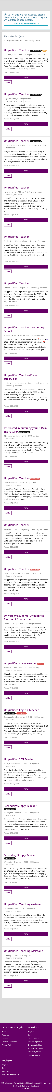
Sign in (30, 1035)
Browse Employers (35, 1041)
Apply (8, 82)
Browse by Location (35, 1048)
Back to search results (27, 23)
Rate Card (5, 1071)
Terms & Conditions (9, 1041)
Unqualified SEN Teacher (19, 759)
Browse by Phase (34, 1052)
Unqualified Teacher (17, 50)
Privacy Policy (7, 1045)
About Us (5, 1035)
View (26, 77)
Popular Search (34, 1055)
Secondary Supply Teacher (20, 806)
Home (4, 1031)
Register (31, 1031)
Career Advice (33, 1038)
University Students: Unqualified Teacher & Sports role (24, 617)
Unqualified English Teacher (21, 710)
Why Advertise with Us (10, 1075)
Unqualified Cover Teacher (20, 663)
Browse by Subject (35, 1045)
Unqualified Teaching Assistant (23, 904)
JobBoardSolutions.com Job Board (26, 1086)
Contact (5, 1038)
